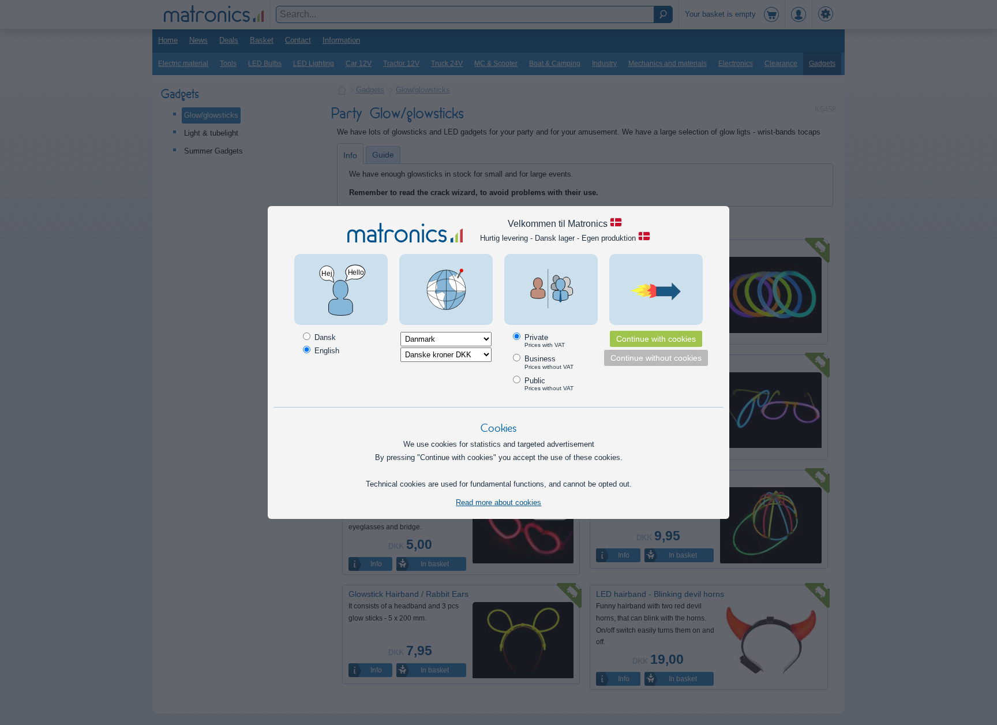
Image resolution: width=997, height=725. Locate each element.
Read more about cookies (498, 502)
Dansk (324, 337)
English (325, 350)
